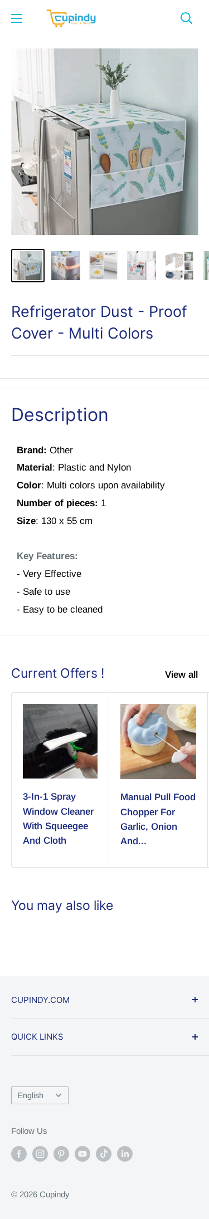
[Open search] (187, 18)
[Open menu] (16, 18)
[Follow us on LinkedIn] (125, 1153)
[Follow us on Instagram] (40, 1153)
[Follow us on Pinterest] (61, 1153)
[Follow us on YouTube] (82, 1153)
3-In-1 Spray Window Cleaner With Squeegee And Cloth (58, 818)
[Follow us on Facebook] (19, 1153)
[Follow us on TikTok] (103, 1153)
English (30, 1095)
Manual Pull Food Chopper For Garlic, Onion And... (158, 819)
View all (181, 674)
